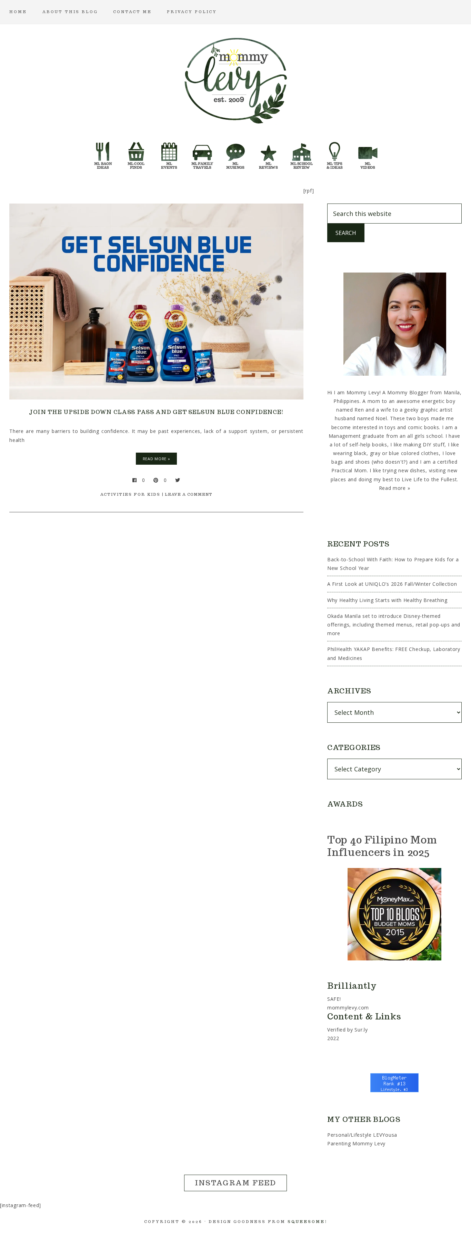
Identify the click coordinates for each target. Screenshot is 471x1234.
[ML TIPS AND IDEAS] (335, 153)
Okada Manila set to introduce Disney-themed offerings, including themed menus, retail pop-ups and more (393, 624)
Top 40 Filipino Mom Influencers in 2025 (382, 846)
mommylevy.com (348, 1007)
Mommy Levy (235, 79)
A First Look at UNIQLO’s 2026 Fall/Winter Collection (392, 584)
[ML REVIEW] (269, 153)
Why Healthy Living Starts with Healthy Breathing (387, 600)
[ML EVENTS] (169, 153)
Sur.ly (361, 1029)
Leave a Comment (188, 494)
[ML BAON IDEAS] (103, 153)
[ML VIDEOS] (368, 153)
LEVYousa (385, 1135)
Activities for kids (130, 494)
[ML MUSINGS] (235, 153)
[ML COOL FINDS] (136, 153)
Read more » (394, 488)
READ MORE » (156, 458)
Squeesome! (307, 1221)
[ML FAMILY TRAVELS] (202, 153)
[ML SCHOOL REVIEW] (302, 153)
